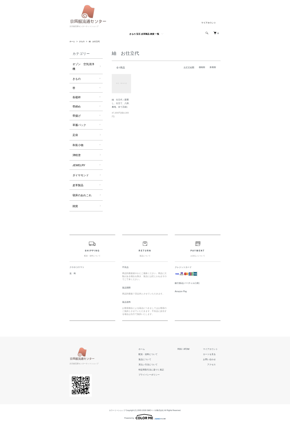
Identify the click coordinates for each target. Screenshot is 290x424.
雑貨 (75, 206)
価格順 (202, 67)
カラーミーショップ (117, 410)
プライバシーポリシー (149, 374)
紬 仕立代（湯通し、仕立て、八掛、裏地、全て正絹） (121, 103)
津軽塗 (76, 155)
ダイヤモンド (80, 175)
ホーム (72, 41)
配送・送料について (148, 354)
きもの (82, 41)
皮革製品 (77, 185)
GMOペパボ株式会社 (155, 410)
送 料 (72, 273)
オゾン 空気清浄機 (83, 66)
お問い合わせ (209, 359)
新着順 (213, 67)
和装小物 (77, 145)
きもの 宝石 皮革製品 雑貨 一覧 (144, 33)
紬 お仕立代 (94, 41)
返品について (145, 359)
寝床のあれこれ (82, 195)
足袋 (75, 135)
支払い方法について (148, 364)
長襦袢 (76, 97)
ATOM (186, 348)
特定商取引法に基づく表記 (151, 369)
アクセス (211, 364)
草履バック (79, 125)
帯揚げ (76, 115)
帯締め (76, 106)
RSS (179, 348)
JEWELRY (78, 165)
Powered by (129, 418)
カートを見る (209, 354)
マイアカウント (208, 22)
